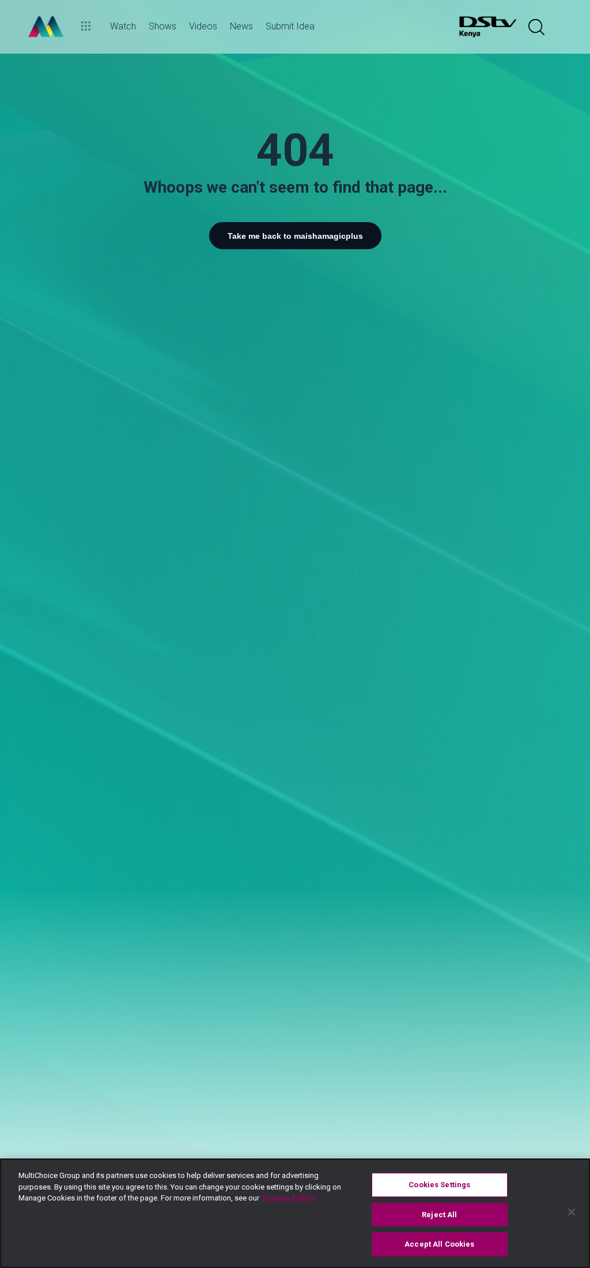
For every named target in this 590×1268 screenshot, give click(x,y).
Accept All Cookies (439, 1244)
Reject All (439, 1214)
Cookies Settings (439, 1184)
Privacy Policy (288, 1198)
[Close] (571, 1212)
